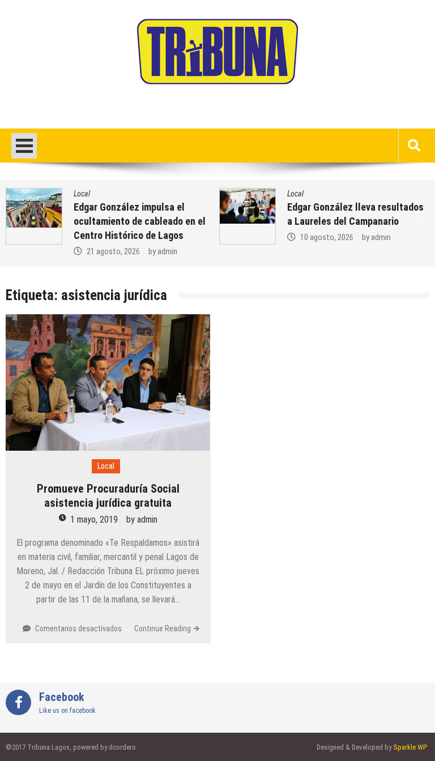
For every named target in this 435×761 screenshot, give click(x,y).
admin (167, 251)
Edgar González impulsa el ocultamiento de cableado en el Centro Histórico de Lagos (140, 221)
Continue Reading (162, 628)
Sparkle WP (410, 747)
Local (82, 193)
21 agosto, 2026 (113, 251)
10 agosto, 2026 (326, 237)
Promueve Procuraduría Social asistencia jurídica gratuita (108, 496)
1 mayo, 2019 (94, 519)
